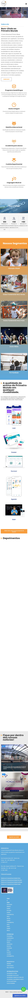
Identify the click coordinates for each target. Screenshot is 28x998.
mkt (4, 764)
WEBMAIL (9, 963)
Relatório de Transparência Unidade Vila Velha (11, 880)
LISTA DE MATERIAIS (11, 981)
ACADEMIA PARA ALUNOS (9, 950)
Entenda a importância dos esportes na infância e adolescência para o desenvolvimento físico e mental (14, 767)
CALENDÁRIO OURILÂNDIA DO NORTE (15, 979)
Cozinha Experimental (14, 164)
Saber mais (6, 79)
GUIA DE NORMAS (11, 983)
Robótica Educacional (14, 127)
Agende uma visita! (20, 995)
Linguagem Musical (14, 183)
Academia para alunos (14, 146)
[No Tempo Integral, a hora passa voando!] (14, 814)
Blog (4, 746)
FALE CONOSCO (10, 967)
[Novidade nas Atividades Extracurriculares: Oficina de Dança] (14, 786)
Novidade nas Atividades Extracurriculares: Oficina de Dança (13, 796)
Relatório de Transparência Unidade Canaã (10, 884)
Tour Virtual (14, 206)
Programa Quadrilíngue (14, 90)
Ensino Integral (14, 109)
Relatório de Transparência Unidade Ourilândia (11, 882)
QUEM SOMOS (10, 965)
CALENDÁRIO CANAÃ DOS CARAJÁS (15, 977)
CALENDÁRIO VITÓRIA (12, 973)
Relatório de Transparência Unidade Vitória (10, 878)
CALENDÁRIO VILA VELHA (12, 975)
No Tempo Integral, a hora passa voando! (13, 825)
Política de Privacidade (6, 874)
